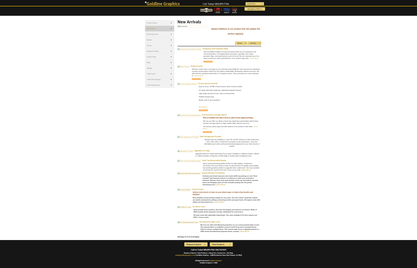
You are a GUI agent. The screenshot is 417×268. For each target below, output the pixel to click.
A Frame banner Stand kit (208, 83)
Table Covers (151, 74)
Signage (149, 68)
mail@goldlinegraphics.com (185, 255)
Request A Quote (190, 253)
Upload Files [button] (251, 4)
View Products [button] (218, 244)
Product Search (152, 23)
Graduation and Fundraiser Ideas (215, 49)
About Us (212, 253)
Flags (148, 62)
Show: (239, 43)
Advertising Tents (152, 34)
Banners (149, 40)
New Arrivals (151, 28)
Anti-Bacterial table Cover (209, 222)
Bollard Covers (197, 66)
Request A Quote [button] (194, 244)
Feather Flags (151, 57)
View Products (202, 253)
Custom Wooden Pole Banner (213, 173)
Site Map (230, 253)
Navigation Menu (254, 9)
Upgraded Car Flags (202, 151)
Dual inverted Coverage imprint (214, 115)
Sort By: (253, 43)
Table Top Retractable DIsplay (214, 160)
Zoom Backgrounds (153, 85)
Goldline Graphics (215, 260)
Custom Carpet (198, 189)
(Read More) (254, 58)
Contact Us (221, 253)
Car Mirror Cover (198, 207)
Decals (149, 45)
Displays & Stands (153, 51)
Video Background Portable (210, 136)
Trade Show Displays (154, 79)
